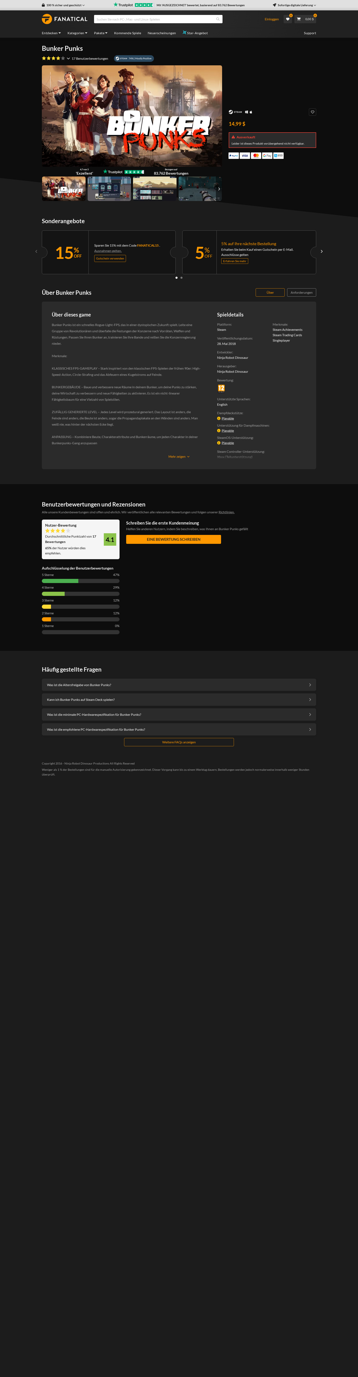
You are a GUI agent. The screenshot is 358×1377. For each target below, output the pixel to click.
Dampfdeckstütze (229, 413)
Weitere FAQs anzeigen (179, 742)
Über (270, 292)
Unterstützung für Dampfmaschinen (243, 425)
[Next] (321, 251)
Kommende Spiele (127, 33)
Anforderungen (302, 292)
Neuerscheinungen (162, 33)
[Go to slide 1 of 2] (176, 278)
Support (310, 33)
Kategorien (76, 33)
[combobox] (176, 19)
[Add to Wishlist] (312, 112)
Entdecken (50, 33)
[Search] (218, 19)
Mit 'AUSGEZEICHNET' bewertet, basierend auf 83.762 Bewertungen (201, 5)
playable (228, 418)
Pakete (99, 33)
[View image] (64, 188)
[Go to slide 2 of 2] (181, 278)
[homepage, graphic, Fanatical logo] (64, 19)
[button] (63, 5)
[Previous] (36, 251)
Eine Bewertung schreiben (174, 539)
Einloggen (272, 19)
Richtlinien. (227, 512)
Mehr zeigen (176, 456)
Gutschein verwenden (110, 258)
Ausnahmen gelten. (108, 251)
